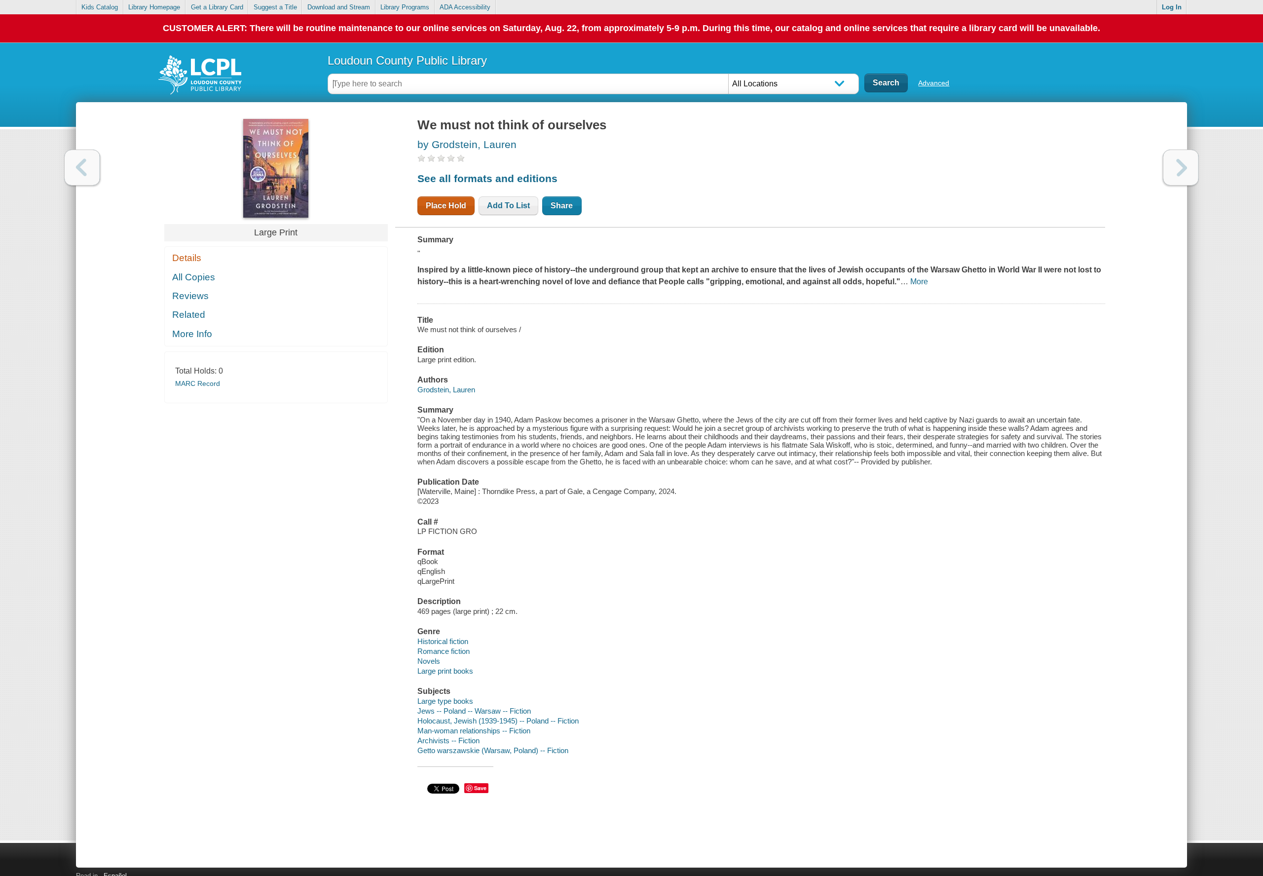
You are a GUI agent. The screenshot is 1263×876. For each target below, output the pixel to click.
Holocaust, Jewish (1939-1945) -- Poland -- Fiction (498, 721)
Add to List (508, 205)
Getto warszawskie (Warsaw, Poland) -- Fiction (492, 750)
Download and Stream (338, 7)
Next (1181, 168)
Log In (1172, 7)
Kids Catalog (99, 7)
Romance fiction (443, 651)
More (919, 281)
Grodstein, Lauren (446, 389)
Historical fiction (442, 641)
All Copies (193, 277)
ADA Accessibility (465, 7)
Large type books (445, 701)
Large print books (445, 671)
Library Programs (404, 7)
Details (186, 258)
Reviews (190, 296)
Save (480, 788)
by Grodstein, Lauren (467, 144)
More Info (192, 334)
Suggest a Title (275, 7)
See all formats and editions (487, 178)
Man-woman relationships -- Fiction (473, 730)
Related (188, 314)
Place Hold (446, 205)
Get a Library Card (217, 7)
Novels (428, 661)
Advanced (933, 83)
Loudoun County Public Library (407, 60)
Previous (82, 168)
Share (562, 205)
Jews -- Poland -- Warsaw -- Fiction (474, 711)
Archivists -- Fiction (448, 740)
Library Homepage (154, 7)
